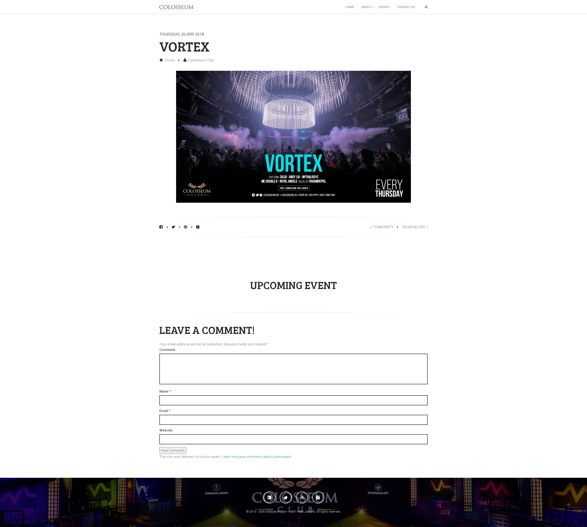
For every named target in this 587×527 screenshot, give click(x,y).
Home (350, 7)
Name (165, 391)
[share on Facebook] (161, 227)
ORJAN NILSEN (413, 227)
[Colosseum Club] (176, 7)
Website (166, 430)
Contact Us (406, 7)
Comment (167, 350)
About (366, 7)
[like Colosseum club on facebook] (269, 497)
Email (165, 411)
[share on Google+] (197, 227)
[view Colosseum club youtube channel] (302, 497)
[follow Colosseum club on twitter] (286, 497)
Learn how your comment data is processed (256, 457)
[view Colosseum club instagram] (318, 497)
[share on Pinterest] (185, 227)
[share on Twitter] (173, 227)
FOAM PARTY (383, 227)
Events (384, 7)
